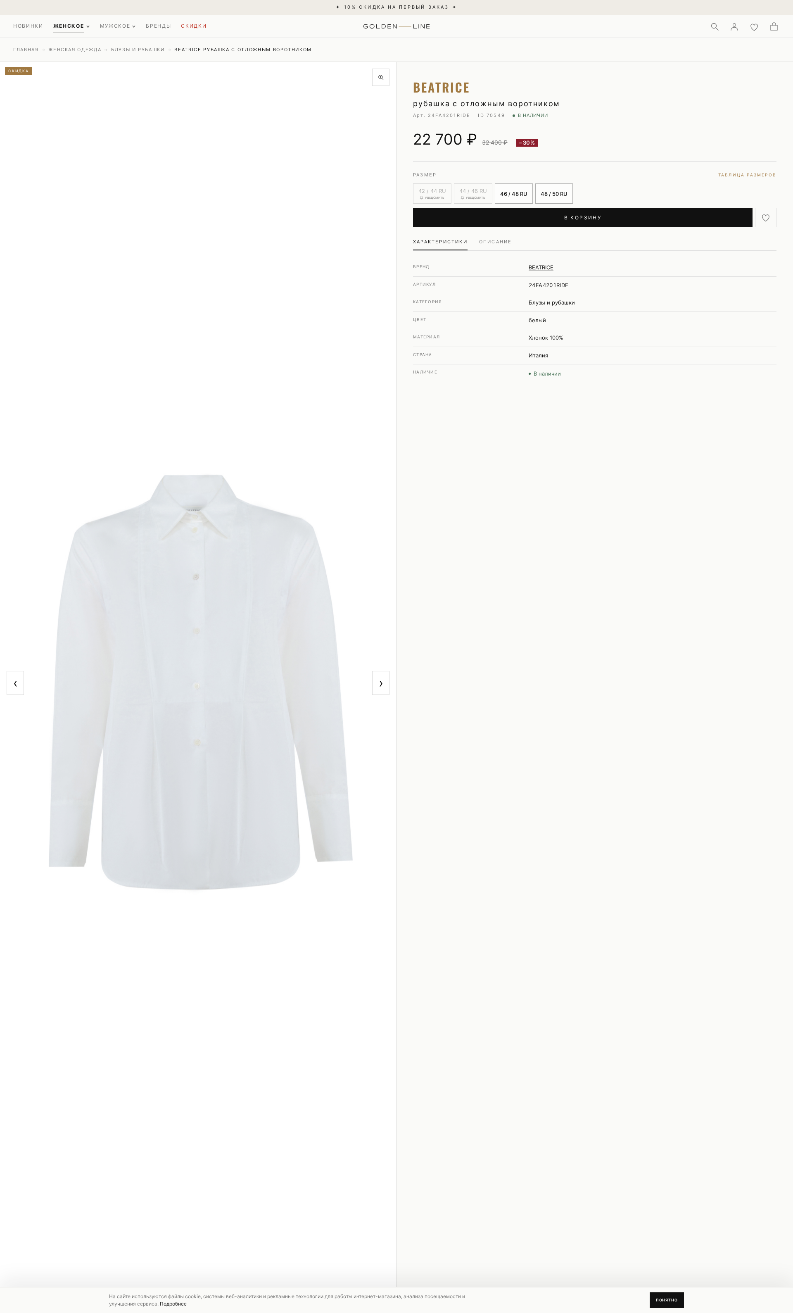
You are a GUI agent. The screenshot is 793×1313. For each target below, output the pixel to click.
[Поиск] (714, 26)
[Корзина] (774, 26)
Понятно (667, 1300)
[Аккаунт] (734, 26)
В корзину (583, 217)
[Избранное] (754, 26)
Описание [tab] (495, 242)
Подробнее (173, 1304)
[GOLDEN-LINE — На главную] (396, 25)
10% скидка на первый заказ (396, 7)
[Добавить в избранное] (765, 217)
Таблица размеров (747, 174)
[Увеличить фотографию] (380, 77)
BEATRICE (541, 267)
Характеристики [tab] (440, 242)
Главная (26, 49)
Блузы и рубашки (138, 49)
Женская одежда (74, 49)
